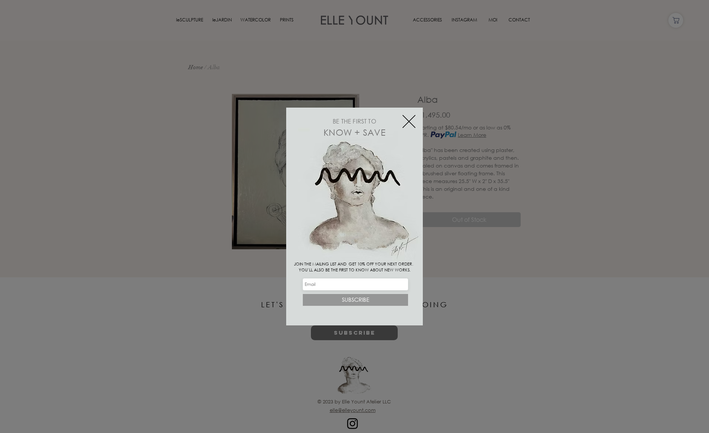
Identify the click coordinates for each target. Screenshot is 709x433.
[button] (409, 121)
